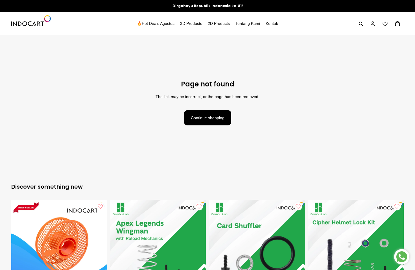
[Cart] (397, 24)
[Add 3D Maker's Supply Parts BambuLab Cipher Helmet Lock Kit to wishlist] (397, 206)
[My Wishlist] (385, 24)
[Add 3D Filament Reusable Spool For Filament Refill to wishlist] (100, 206)
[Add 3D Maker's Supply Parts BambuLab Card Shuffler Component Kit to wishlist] (298, 206)
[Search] (361, 24)
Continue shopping (207, 118)
